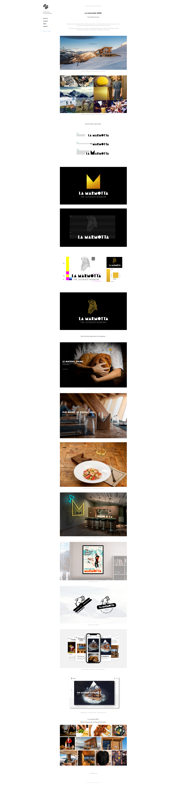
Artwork (45, 21)
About (44, 23)
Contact (45, 26)
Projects (45, 18)
